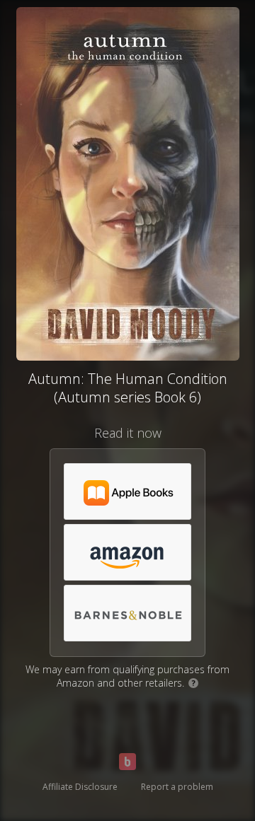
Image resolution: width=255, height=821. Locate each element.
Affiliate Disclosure (80, 787)
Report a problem (177, 787)
